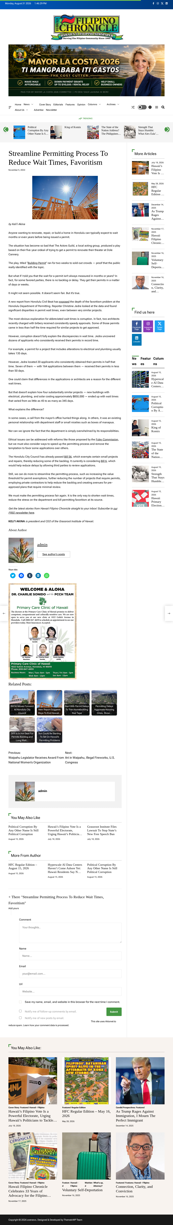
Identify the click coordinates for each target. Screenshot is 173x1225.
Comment (25, 919)
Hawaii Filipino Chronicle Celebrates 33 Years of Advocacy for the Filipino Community (28, 1193)
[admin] (25, 791)
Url (20, 984)
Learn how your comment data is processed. (46, 1025)
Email (22, 966)
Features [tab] (146, 361)
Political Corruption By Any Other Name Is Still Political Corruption (38, 134)
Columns (92, 104)
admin (42, 544)
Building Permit (37, 263)
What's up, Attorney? (98, 1184)
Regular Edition (78, 1107)
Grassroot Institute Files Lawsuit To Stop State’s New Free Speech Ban (102, 830)
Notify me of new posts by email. (44, 1018)
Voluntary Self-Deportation (157, 265)
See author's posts (53, 554)
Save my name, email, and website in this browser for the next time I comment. (72, 1002)
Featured (24, 1107)
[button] (5, 129)
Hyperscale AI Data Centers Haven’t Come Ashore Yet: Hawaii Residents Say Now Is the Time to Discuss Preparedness (65, 872)
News (27, 104)
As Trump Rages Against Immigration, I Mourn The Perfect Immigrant (135, 1115)
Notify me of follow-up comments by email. (51, 1011)
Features (70, 104)
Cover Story (45, 104)
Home (18, 104)
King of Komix (73, 127)
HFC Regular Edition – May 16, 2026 (157, 194)
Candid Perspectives (125, 1107)
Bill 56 (68, 456)
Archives (111, 104)
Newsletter (51, 110)
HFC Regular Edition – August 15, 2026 (22, 866)
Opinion (81, 104)
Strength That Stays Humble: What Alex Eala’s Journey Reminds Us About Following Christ (147, 135)
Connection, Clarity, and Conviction (157, 291)
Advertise (38, 110)
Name (22, 948)
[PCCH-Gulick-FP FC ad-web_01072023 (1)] (42, 585)
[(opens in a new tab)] (140, 189)
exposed (64, 301)
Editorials (58, 104)
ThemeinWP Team (73, 1219)
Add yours (13, 908)
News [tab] (134, 361)
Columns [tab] (158, 361)
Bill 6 (104, 461)
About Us (19, 110)
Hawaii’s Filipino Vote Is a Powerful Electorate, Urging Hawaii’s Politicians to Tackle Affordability (65, 832)
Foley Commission (107, 439)
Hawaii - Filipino (36, 1107)
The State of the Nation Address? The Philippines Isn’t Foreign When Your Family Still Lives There (111, 135)
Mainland (88, 1184)
